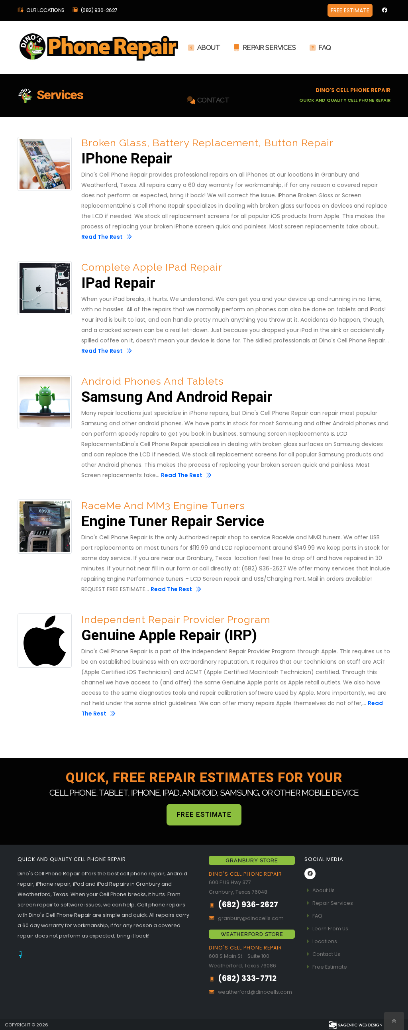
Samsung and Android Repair (177, 397)
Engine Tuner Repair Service (172, 522)
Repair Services (269, 47)
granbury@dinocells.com (251, 918)
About (208, 47)
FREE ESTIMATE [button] (350, 10)
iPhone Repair (126, 159)
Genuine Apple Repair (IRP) (169, 636)
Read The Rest (102, 237)
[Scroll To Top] (394, 1021)
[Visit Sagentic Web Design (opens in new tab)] (355, 1024)
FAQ (324, 47)
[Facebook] (384, 10)
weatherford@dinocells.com (255, 992)
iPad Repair (118, 283)
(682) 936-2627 (99, 10)
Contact (213, 100)
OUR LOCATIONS (45, 10)
